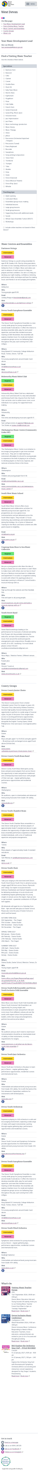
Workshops (10, 222)
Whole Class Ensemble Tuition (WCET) (19, 219)
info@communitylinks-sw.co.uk (12, 481)
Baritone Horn (10, 70)
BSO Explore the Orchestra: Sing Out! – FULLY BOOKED (24, 1347)
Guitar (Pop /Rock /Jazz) (14, 113)
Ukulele (8, 169)
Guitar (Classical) (11, 110)
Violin (8, 175)
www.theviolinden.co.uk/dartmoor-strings (16, 303)
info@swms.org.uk (8, 534)
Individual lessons (12, 204)
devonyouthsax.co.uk (8, 372)
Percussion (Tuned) (12, 143)
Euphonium (10, 96)
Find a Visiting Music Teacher (13, 26)
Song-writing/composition (15, 155)
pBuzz (8, 136)
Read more (15, 1311)
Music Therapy (11, 130)
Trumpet (9, 164)
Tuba (7, 166)
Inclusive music (11, 116)
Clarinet (8, 79)
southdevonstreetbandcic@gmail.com (14, 668)
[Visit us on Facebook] (2, 305)
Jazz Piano (9, 121)
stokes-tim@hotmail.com (21, 425)
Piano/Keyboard (11, 146)
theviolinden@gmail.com (22, 298)
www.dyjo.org (6, 1099)
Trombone (9, 161)
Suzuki (8, 216)
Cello (7, 76)
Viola (7, 172)
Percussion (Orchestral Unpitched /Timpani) (17, 139)
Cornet (8, 81)
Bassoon (9, 73)
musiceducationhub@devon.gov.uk (13, 973)
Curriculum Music (12, 199)
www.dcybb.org (6, 803)
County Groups (8, 31)
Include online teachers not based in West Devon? (19, 229)
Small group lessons (13, 210)
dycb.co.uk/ (5, 863)
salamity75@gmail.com (25, 423)
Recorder (9, 149)
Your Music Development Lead (14, 24)
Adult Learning (11, 196)
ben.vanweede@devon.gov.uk (12, 47)
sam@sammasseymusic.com (22, 858)
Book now (24, 1311)
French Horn (10, 107)
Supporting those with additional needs (19, 213)
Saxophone (10, 152)
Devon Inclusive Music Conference (21, 1316)
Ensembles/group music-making (17, 202)
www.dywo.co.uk (7, 1268)
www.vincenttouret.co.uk (10, 674)
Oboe (8, 133)
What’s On (7, 33)
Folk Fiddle (9, 104)
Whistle (8, 186)
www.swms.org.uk (8, 540)
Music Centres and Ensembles (13, 29)
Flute (7, 101)
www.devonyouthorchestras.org (12, 1154)
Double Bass (10, 84)
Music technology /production (16, 124)
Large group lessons (13, 207)
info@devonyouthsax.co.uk (11, 367)
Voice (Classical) (11, 178)
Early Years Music (12, 90)
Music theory (10, 127)
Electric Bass (10, 93)
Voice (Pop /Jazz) (11, 183)
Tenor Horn (10, 158)
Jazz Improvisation (12, 118)
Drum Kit (9, 87)
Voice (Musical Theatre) (14, 181)
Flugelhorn (9, 98)
